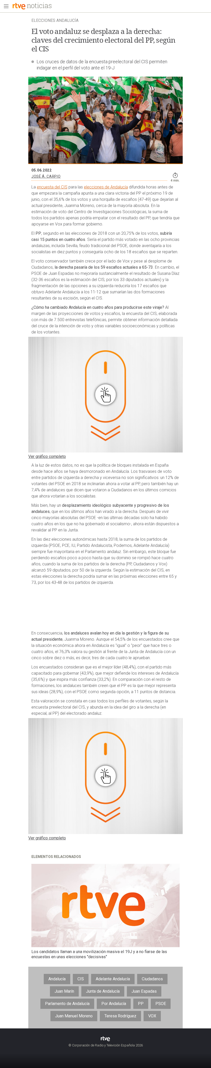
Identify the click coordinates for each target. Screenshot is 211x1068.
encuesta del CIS (52, 187)
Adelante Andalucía (113, 978)
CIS (80, 978)
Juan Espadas (144, 991)
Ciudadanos (152, 978)
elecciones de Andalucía (106, 187)
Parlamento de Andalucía (67, 1003)
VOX (152, 1015)
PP (141, 1003)
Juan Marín (64, 991)
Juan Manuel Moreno (74, 1015)
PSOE (160, 1003)
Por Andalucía (113, 1003)
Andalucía (57, 978)
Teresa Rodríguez (120, 1015)
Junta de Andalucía (103, 991)
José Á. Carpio (45, 176)
